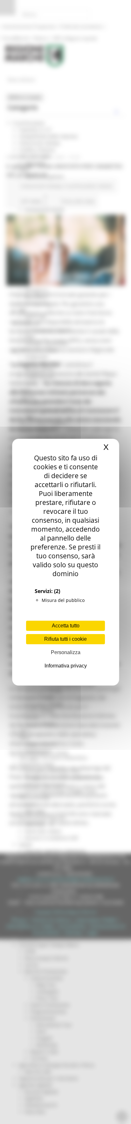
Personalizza (65, 652)
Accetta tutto (65, 625)
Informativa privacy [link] (66, 665)
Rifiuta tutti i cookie (65, 639)
